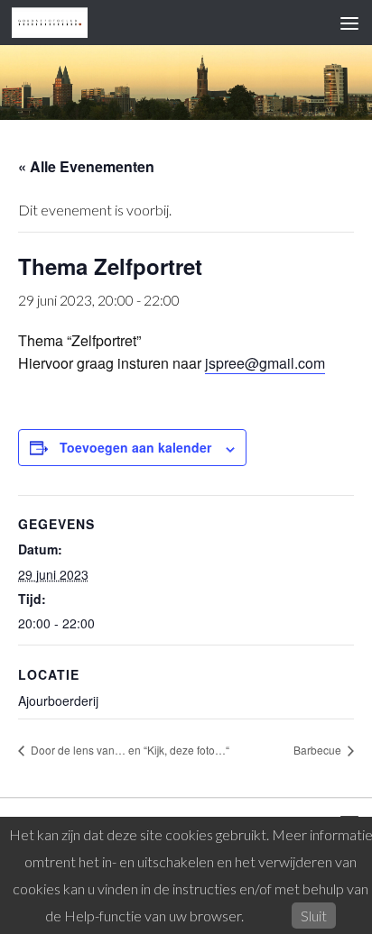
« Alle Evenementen (86, 166)
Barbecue (318, 749)
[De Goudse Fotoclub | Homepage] (63, 22)
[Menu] (349, 22)
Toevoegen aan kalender (135, 447)
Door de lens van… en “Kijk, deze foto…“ (128, 749)
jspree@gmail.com (265, 363)
